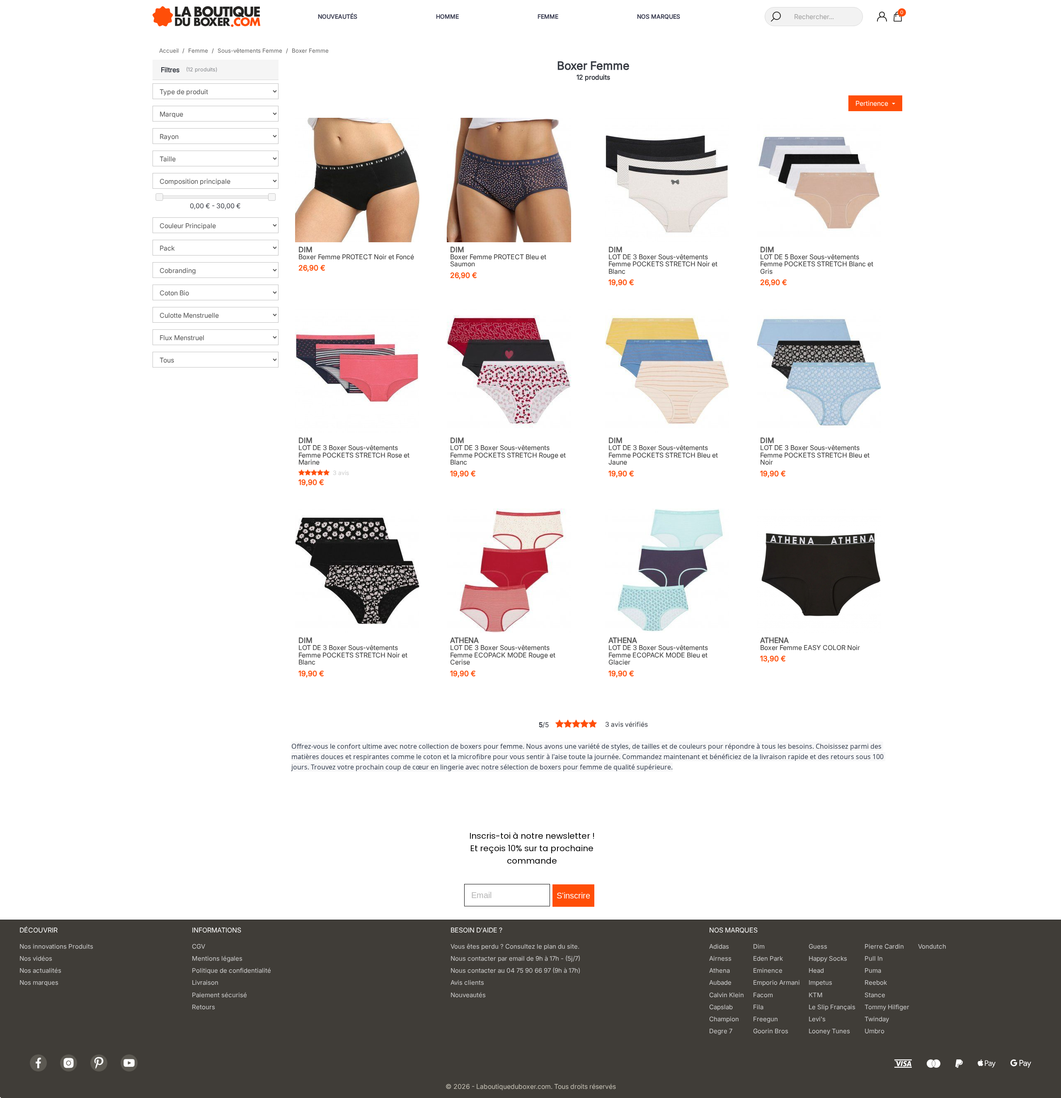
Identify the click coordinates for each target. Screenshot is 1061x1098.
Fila (758, 1007)
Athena (719, 970)
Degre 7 (720, 1031)
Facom (763, 995)
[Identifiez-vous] (882, 17)
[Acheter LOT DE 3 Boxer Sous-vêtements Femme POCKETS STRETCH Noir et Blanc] (667, 180)
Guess (818, 946)
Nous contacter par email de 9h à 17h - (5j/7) (515, 958)
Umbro (874, 1031)
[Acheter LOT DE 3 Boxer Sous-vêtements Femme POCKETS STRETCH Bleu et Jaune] (667, 371)
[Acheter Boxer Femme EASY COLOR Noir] (819, 571)
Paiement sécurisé (219, 995)
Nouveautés (468, 995)
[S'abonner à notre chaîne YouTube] (129, 1062)
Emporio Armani (776, 982)
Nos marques (38, 982)
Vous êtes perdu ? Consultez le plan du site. (515, 946)
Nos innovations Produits (56, 946)
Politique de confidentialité (231, 970)
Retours (203, 1007)
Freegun (765, 1019)
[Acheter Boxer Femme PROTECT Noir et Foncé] (357, 180)
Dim (759, 946)
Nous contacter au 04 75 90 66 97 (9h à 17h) (515, 970)
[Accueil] (206, 16)
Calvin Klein (726, 995)
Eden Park (768, 958)
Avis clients (467, 982)
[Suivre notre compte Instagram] (68, 1062)
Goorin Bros (770, 1031)
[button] (216, 70)
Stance (875, 995)
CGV (198, 946)
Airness (720, 958)
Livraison (205, 982)
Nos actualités (40, 970)
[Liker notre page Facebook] (38, 1062)
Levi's (817, 1019)
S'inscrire (573, 895)
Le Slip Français (832, 1007)
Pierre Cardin (884, 946)
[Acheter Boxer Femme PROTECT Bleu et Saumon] (509, 180)
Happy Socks (828, 958)
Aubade (720, 982)
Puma (873, 970)
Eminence (767, 970)
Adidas (719, 946)
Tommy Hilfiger (887, 1007)
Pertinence (872, 103)
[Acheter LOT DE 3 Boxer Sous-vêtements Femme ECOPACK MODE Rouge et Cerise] (509, 571)
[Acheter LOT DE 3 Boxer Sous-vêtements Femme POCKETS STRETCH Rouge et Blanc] (509, 371)
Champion (724, 1019)
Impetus (820, 982)
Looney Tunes (829, 1031)
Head (816, 970)
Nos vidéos (35, 958)
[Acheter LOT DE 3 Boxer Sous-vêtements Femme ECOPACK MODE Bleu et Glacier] (667, 571)
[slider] (159, 197)
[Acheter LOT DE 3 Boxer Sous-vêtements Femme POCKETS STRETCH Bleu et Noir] (819, 371)
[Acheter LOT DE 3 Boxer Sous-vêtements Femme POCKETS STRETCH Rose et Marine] (357, 371)
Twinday (877, 1019)
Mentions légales (217, 958)
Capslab (721, 1007)
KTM (816, 995)
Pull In (874, 958)
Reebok (876, 982)
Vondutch (932, 946)
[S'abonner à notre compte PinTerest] (98, 1062)
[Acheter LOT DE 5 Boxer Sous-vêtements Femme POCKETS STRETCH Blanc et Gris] (819, 180)
